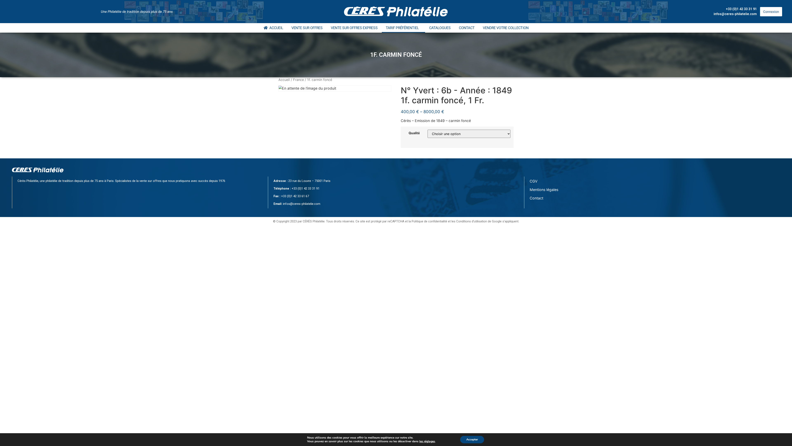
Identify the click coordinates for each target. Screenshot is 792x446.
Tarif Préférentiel (402, 28)
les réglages (427, 441)
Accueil (275, 28)
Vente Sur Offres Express (354, 28)
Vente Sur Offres (307, 28)
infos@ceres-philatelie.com (735, 14)
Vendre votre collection (506, 28)
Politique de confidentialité (429, 221)
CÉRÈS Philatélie (314, 221)
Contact (467, 28)
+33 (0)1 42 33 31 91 (741, 9)
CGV (533, 181)
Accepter (472, 439)
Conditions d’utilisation (471, 221)
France (298, 80)
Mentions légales (544, 189)
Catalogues (440, 28)
